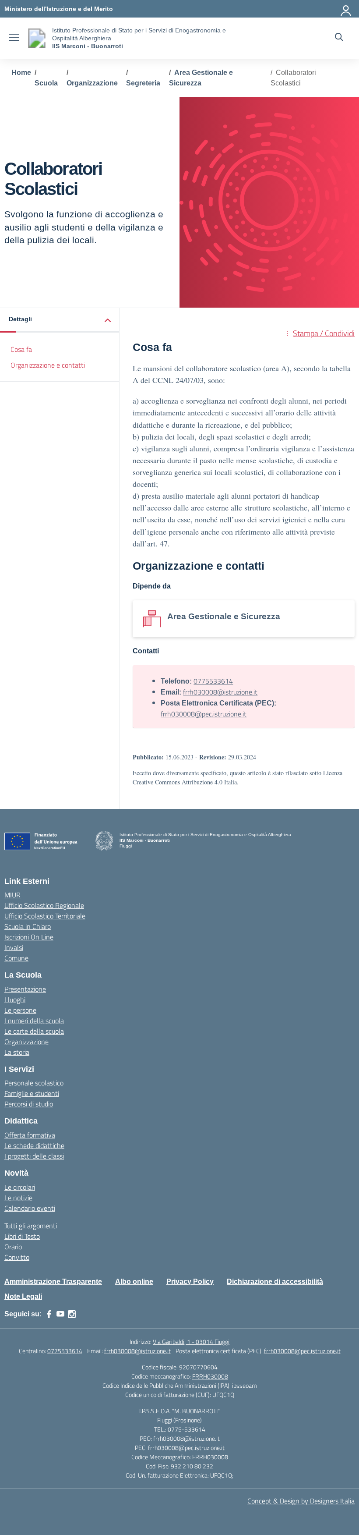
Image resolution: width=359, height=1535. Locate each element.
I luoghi (14, 999)
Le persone (20, 1010)
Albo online (134, 1281)
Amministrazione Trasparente (53, 1281)
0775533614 (213, 681)
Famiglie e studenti (31, 1093)
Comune (16, 958)
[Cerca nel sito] (339, 38)
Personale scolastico (33, 1083)
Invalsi (13, 947)
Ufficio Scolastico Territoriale (44, 916)
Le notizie (18, 1197)
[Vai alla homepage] (37, 38)
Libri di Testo (22, 1236)
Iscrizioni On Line (28, 937)
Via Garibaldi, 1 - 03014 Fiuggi (191, 1341)
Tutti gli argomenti (30, 1225)
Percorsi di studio (28, 1104)
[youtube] (60, 1314)
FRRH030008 (210, 1376)
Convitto (16, 1257)
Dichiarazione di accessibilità (275, 1281)
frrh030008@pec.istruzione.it (203, 714)
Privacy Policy (190, 1281)
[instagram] (72, 1314)
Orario (13, 1246)
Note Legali (23, 1296)
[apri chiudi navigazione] (14, 38)
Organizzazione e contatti (48, 365)
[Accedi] (346, 8)
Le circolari (19, 1187)
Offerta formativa (29, 1135)
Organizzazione (26, 1041)
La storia (16, 1052)
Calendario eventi (29, 1208)
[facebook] (49, 1314)
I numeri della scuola (34, 1020)
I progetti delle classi (34, 1156)
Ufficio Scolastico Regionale (44, 905)
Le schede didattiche (34, 1145)
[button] (60, 320)
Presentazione (25, 989)
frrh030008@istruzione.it (220, 692)
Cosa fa (21, 349)
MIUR (12, 895)
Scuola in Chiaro (27, 926)
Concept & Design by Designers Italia (301, 1501)
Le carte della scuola (34, 1031)
